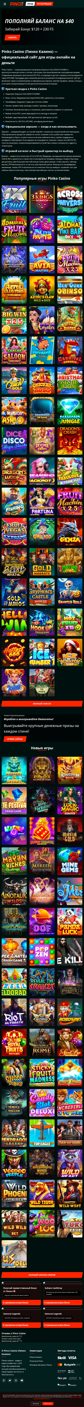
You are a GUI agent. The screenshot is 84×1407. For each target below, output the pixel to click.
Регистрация (44, 3)
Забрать (12, 37)
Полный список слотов (42, 1275)
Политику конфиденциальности (41, 1398)
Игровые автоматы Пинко (41, 1365)
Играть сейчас (15, 739)
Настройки (36, 1403)
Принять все (48, 1403)
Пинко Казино (36, 1357)
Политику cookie (76, 1397)
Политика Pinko (36, 1361)
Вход (30, 3)
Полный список (42, 703)
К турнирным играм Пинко (15, 1302)
